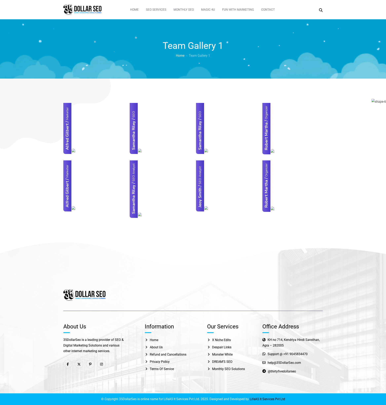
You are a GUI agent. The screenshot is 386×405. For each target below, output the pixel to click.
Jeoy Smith (200, 197)
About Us (156, 347)
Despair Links (221, 347)
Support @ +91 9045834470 (288, 354)
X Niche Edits (221, 340)
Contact (268, 9)
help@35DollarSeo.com (284, 363)
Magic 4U (208, 9)
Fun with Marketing (238, 9)
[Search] (321, 10)
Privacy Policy (160, 362)
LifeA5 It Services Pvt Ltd (267, 399)
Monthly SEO (183, 9)
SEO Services (156, 9)
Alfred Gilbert (67, 136)
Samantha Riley (133, 135)
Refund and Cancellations (168, 354)
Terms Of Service (162, 369)
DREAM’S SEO (222, 362)
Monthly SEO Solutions (228, 369)
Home (134, 9)
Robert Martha (266, 136)
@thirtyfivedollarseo (282, 371)
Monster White (222, 354)
